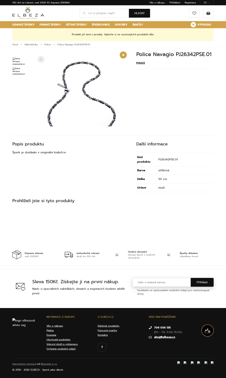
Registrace (190, 2)
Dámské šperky (23, 25)
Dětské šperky (76, 25)
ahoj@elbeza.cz (164, 337)
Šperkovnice (101, 25)
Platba (50, 330)
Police (140, 63)
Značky (137, 25)
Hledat (139, 13)
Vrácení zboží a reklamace (62, 344)
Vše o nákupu (157, 2)
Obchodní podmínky (58, 340)
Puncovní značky (107, 330)
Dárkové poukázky (108, 326)
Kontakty (103, 335)
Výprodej (201, 25)
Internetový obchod (24, 364)
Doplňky (121, 25)
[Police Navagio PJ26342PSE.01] (81, 101)
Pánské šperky (50, 25)
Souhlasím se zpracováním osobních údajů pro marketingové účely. (173, 292)
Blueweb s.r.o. (49, 364)
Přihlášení (175, 2)
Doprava (51, 335)
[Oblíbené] (194, 13)
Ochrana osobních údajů (159, 294)
